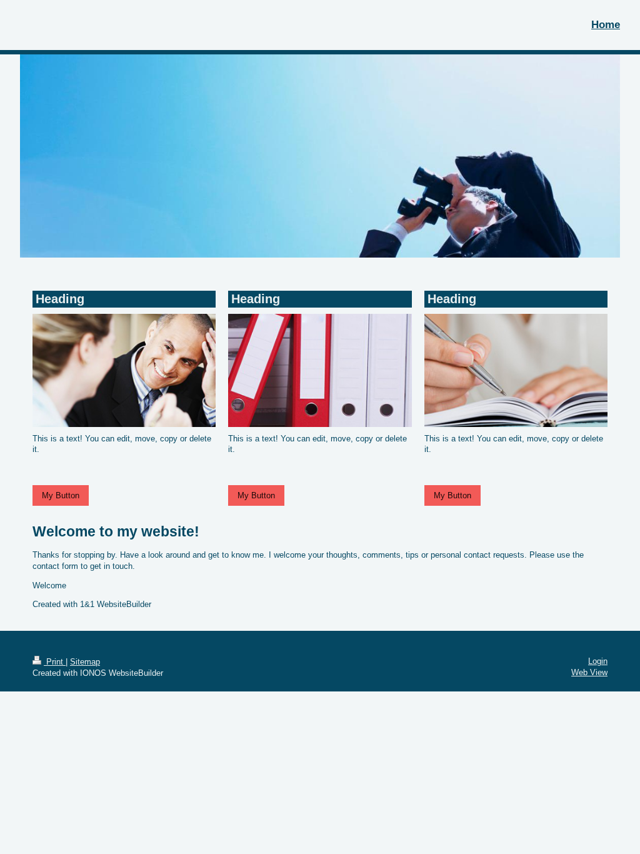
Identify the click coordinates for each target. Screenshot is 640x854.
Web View (589, 672)
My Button (60, 495)
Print (55, 661)
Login (598, 661)
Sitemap (85, 661)
